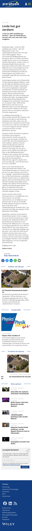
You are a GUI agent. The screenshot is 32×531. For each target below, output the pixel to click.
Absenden (25, 467)
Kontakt (4, 517)
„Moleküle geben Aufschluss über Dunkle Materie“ (19, 417)
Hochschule (6, 496)
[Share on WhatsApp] (15, 260)
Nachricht (20, 388)
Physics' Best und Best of (11, 336)
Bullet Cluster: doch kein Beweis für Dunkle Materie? (19, 404)
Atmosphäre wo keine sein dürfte (20, 443)
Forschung (14, 390)
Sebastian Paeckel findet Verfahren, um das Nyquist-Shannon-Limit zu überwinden (20, 430)
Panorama (5, 492)
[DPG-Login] (26, 4)
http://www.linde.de (11, 256)
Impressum (6, 510)
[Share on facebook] (3, 260)
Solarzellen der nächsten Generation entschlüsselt (20, 393)
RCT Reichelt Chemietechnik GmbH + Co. (15, 291)
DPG (3, 494)
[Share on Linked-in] (11, 260)
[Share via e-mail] (19, 260)
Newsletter (6, 519)
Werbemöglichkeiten (9, 513)
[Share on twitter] (7, 260)
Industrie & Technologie (10, 489)
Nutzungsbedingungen (10, 515)
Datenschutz (6, 508)
